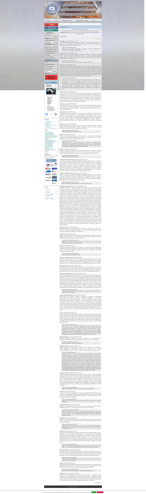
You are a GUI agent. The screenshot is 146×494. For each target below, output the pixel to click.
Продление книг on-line (50, 40)
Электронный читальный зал (51, 46)
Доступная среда (49, 67)
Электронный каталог (67, 20)
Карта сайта (47, 69)
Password (48, 192)
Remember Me (48, 194)
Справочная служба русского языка (51, 43)
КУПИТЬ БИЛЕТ (49, 82)
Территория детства (52, 27)
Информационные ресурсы (51, 51)
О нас (93, 20)
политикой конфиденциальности (93, 32)
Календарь (47, 55)
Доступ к (49, 32)
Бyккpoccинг (52, 30)
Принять (94, 492)
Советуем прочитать (49, 56)
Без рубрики (48, 121)
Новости (48, 20)
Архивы (46, 153)
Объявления (48, 127)
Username (48, 189)
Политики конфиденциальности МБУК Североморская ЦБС (59, 492)
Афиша (56, 20)
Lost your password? (50, 198)
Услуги (46, 62)
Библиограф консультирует (51, 49)
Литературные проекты (50, 53)
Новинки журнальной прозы (51, 124)
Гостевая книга (48, 60)
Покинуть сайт (100, 492)
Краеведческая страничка (82, 20)
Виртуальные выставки (50, 58)
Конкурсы (48, 123)
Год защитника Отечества (52, 24)
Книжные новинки (49, 122)
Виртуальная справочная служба (51, 37)
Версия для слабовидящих (51, 77)
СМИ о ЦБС (47, 34)
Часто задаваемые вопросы (51, 72)
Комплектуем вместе (49, 64)
